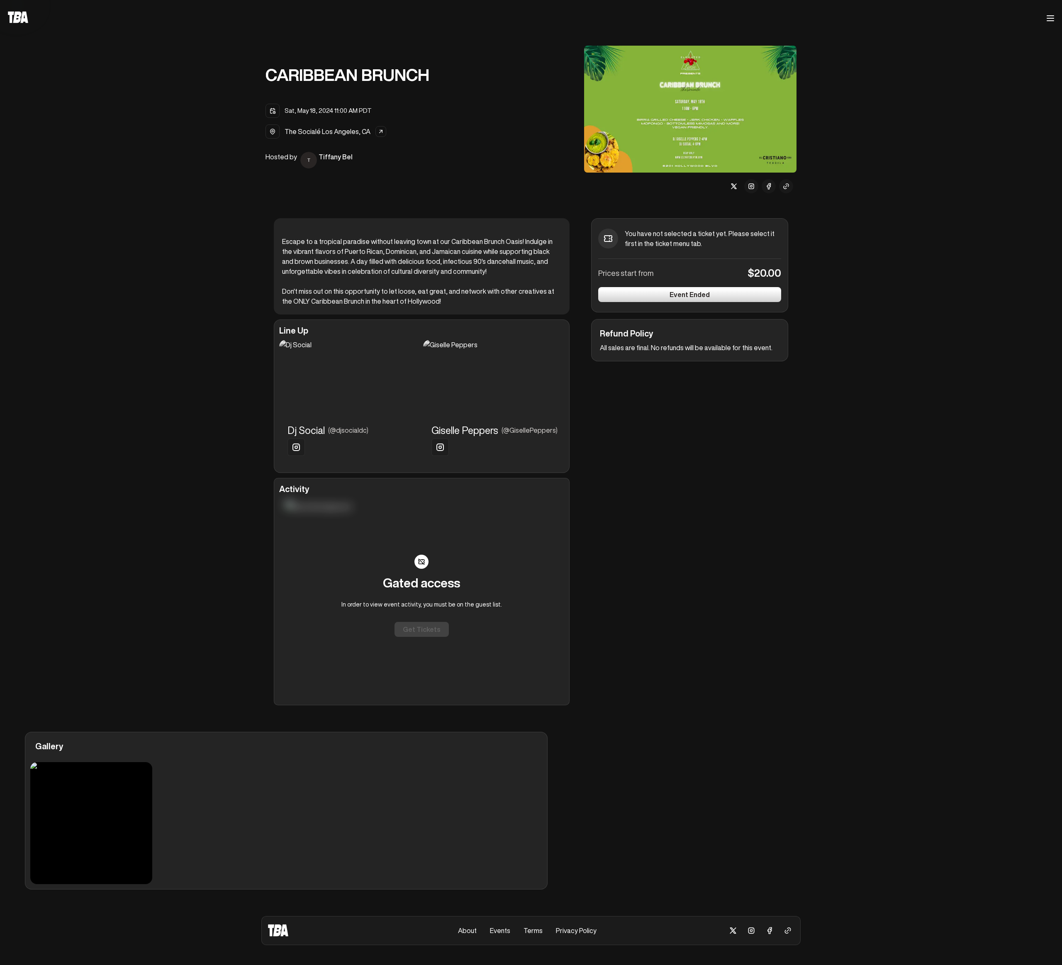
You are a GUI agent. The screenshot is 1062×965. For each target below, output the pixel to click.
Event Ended (690, 294)
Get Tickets (422, 629)
